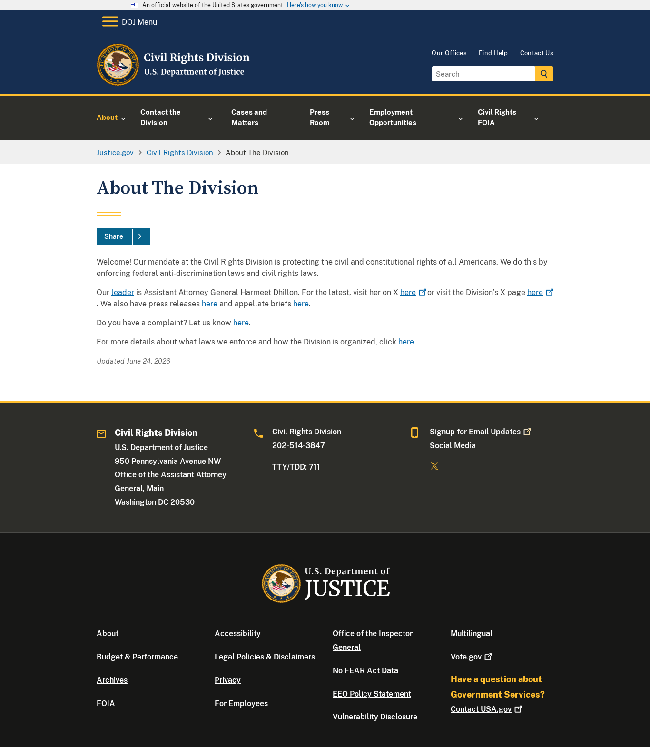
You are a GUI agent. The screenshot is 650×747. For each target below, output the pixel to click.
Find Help (493, 53)
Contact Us (536, 53)
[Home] (174, 83)
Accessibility (238, 633)
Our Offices (449, 53)
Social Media (453, 445)
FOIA (106, 703)
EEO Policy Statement (372, 693)
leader (122, 292)
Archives (112, 680)
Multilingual (471, 633)
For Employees (241, 703)
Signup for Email (475, 431)
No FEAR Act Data (365, 670)
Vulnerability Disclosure (375, 716)
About (107, 633)
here (209, 303)
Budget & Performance (137, 656)
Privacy (228, 680)
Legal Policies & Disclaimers (265, 656)
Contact (481, 709)
